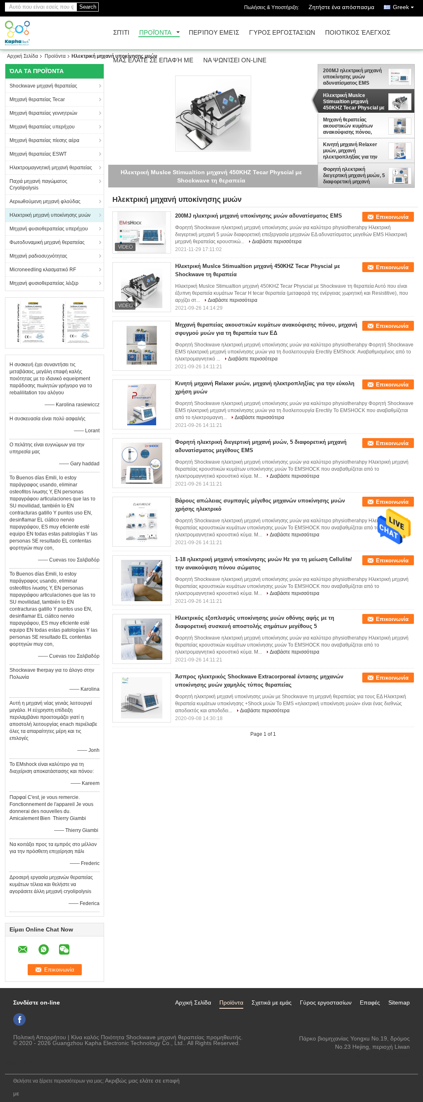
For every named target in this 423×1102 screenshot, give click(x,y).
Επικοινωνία (392, 217)
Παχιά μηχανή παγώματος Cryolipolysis (38, 184)
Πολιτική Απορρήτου (39, 1037)
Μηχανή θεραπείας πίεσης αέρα (44, 140)
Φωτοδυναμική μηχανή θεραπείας (47, 242)
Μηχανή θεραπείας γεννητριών (43, 113)
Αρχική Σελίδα (22, 56)
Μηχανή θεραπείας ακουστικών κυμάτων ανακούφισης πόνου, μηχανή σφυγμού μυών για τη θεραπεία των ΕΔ (350, 126)
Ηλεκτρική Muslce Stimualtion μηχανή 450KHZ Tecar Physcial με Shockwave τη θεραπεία (354, 101)
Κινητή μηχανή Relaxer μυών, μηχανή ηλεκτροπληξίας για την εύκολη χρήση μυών (350, 151)
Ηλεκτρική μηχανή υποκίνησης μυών (50, 215)
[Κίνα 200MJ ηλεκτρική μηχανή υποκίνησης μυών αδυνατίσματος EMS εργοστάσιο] (142, 232)
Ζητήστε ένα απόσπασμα (341, 7)
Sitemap (399, 1002)
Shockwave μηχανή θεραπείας (43, 86)
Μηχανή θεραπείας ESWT (38, 154)
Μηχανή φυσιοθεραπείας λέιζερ (44, 283)
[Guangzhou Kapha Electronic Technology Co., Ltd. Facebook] (19, 1019)
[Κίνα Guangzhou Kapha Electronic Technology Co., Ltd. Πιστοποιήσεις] (32, 322)
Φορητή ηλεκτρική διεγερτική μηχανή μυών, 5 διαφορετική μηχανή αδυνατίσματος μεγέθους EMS (354, 175)
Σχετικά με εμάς (272, 1002)
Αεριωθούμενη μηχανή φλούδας (45, 201)
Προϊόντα (155, 33)
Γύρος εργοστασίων (282, 33)
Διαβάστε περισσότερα (277, 241)
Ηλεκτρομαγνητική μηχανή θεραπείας (51, 168)
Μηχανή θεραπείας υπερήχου (42, 127)
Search (87, 7)
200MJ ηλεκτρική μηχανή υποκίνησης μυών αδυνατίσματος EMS (352, 77)
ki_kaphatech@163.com (378, 1055)
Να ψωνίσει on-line (234, 60)
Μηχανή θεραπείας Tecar (37, 99)
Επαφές (370, 1002)
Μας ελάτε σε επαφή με (153, 60)
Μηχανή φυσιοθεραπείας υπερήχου (49, 229)
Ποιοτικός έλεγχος (357, 33)
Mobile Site (25, 1062)
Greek (401, 7)
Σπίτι (121, 33)
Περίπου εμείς (214, 33)
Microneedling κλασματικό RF (43, 270)
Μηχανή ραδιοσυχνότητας (38, 256)
